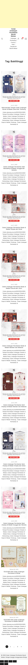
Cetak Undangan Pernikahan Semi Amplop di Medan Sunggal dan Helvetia (14, 524)
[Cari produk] (2, 39)
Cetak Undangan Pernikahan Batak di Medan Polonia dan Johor (14, 287)
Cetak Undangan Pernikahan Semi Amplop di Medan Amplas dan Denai (14, 465)
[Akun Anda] (18, 39)
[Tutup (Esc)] (15, 661)
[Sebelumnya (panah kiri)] (2, 664)
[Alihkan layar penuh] (6, 661)
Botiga (25, 657)
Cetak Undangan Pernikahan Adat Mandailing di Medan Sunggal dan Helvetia (14, 168)
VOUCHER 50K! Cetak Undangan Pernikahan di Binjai (14, 572)
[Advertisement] (14, 14)
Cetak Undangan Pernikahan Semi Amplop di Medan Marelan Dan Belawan (14, 405)
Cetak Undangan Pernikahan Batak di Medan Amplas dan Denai (14, 228)
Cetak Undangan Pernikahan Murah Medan (13, 32)
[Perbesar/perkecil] (2, 661)
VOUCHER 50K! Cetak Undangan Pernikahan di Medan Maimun (14, 620)
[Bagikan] (10, 661)
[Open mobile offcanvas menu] (26, 39)
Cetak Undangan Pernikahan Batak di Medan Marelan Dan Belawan (14, 346)
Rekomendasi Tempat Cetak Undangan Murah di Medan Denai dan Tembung (14, 108)
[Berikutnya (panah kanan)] (6, 664)
